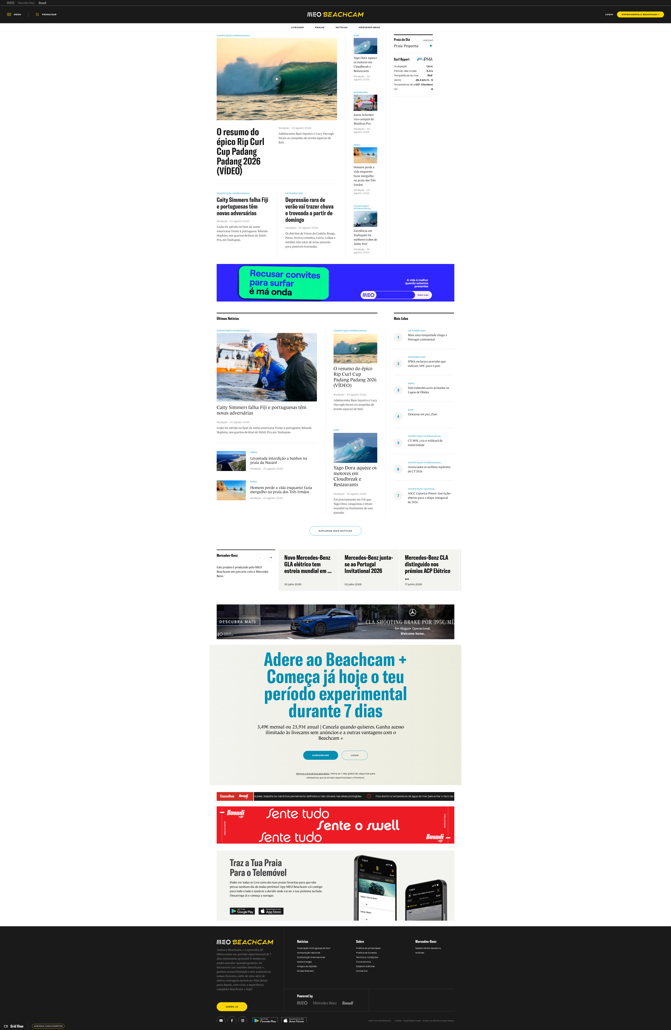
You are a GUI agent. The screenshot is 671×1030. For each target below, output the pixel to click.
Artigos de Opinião (307, 966)
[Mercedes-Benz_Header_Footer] (26, 3)
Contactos (361, 971)
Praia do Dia (402, 39)
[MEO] (10, 3)
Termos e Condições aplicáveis (312, 773)
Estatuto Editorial (365, 966)
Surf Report (402, 59)
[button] (260, 557)
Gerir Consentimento (380, 1020)
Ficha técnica (363, 961)
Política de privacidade (368, 948)
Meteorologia (294, 193)
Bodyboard (361, 92)
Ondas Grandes (305, 971)
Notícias (419, 952)
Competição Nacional (421, 489)
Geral (357, 145)
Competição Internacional (233, 35)
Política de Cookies (366, 952)
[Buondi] (42, 3)
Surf (356, 35)
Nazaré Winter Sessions (428, 948)
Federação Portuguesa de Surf (313, 948)
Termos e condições (367, 957)
